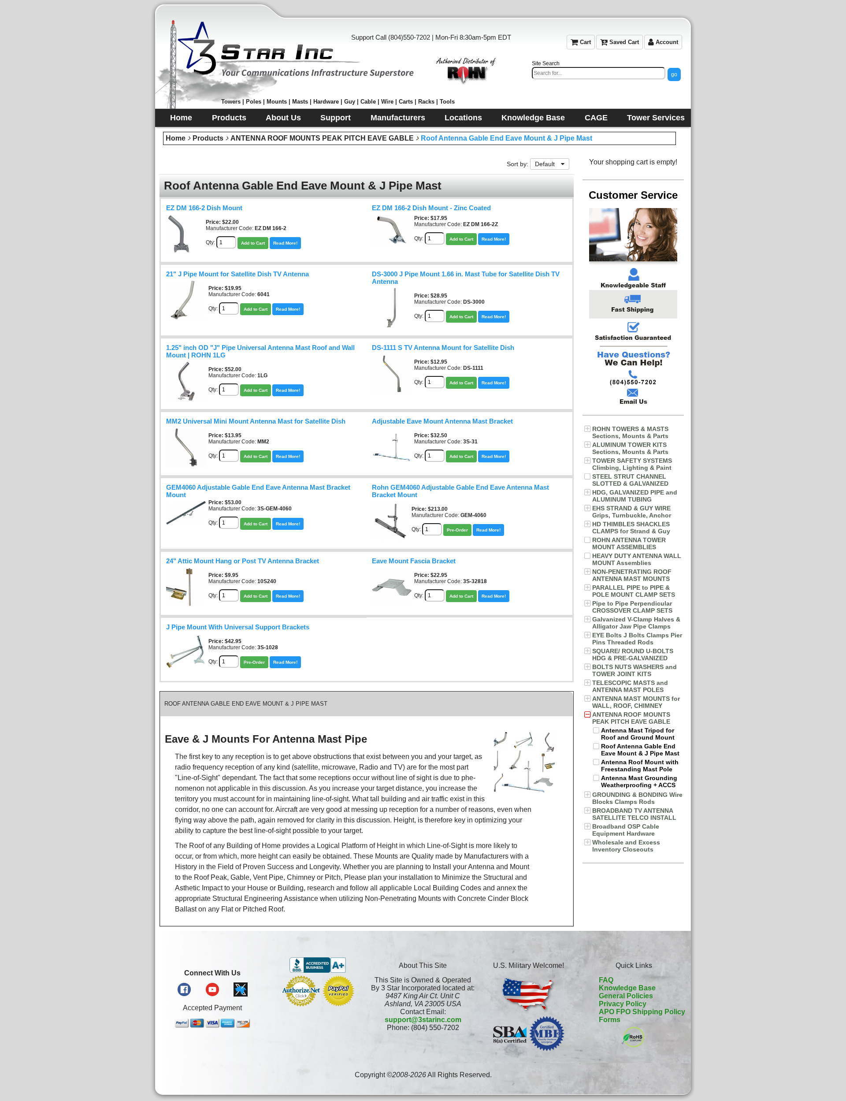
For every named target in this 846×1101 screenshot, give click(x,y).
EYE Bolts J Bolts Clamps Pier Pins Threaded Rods (637, 639)
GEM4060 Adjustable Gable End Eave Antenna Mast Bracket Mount (258, 491)
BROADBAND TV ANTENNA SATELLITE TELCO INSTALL (634, 814)
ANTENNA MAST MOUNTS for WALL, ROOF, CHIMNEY (636, 702)
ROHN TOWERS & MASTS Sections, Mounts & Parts (630, 432)
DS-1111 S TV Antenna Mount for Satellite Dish (443, 347)
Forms (609, 1019)
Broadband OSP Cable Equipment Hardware (625, 830)
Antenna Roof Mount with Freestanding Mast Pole (640, 766)
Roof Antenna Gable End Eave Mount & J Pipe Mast (506, 138)
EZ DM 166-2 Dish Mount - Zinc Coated (431, 208)
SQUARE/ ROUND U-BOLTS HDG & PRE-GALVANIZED (632, 654)
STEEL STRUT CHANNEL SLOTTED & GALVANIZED (630, 480)
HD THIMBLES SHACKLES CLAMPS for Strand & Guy (631, 528)
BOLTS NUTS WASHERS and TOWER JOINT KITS (634, 670)
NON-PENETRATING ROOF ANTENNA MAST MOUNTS (632, 575)
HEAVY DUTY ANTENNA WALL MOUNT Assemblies (636, 559)
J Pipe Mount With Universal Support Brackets (237, 627)
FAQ (606, 980)
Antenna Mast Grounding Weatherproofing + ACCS (639, 781)
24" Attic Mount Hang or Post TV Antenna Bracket (242, 561)
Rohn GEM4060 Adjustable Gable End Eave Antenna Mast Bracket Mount (460, 491)
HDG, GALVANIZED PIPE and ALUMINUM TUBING (634, 496)
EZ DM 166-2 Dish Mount (204, 208)
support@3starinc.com (423, 1019)
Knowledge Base (627, 988)
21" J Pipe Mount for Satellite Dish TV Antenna (237, 274)
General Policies (626, 996)
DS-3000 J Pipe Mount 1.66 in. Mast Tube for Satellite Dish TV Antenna (466, 278)
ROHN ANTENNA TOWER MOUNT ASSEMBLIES (629, 543)
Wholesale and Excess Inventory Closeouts (626, 846)
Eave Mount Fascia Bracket (414, 561)
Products (208, 138)
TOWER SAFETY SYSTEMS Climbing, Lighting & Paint (632, 464)
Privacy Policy (622, 1004)
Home (176, 138)
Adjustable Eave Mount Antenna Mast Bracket (442, 421)
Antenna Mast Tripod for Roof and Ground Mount (638, 734)
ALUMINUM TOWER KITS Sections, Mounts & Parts (630, 448)
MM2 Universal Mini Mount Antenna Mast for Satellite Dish (255, 421)
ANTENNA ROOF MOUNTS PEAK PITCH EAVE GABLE (322, 138)
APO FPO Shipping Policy (642, 1011)
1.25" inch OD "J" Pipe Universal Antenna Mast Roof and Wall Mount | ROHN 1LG (260, 351)
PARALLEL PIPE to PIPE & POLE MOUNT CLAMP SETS (633, 591)
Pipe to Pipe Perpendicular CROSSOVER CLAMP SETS (632, 607)
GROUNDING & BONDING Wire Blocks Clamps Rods (637, 798)
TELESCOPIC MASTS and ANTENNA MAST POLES (630, 686)
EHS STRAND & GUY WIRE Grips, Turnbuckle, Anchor (631, 512)
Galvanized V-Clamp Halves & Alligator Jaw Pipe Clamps (636, 623)
